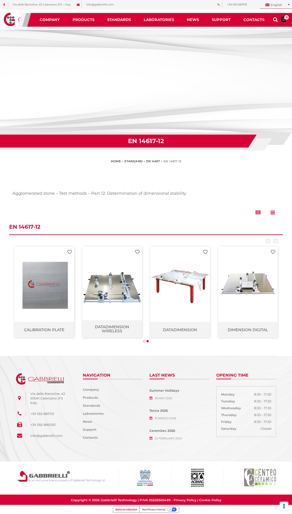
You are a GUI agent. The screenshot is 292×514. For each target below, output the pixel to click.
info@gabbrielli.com (46, 436)
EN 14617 (153, 161)
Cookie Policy (210, 500)
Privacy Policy (185, 500)
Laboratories (159, 20)
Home (116, 161)
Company (50, 20)
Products (83, 20)
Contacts (253, 20)
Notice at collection (126, 509)
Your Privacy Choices (154, 509)
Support (221, 20)
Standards (119, 20)
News (193, 20)
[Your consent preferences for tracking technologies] (284, 506)
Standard (133, 161)
